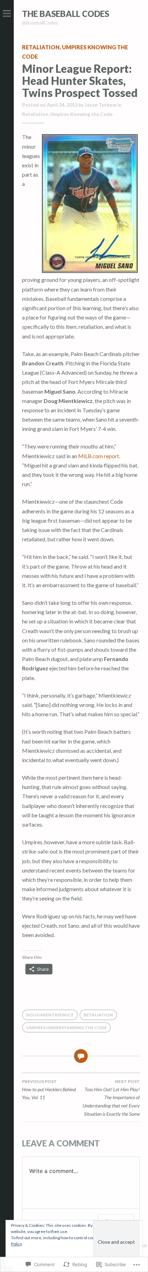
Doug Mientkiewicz (50, 1014)
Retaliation (41, 47)
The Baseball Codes (65, 14)
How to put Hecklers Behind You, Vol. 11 (49, 1090)
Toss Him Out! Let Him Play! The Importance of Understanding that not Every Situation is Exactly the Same (111, 1098)
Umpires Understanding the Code (66, 1027)
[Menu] (7, 14)
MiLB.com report (98, 456)
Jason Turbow (100, 105)
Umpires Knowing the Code (81, 114)
